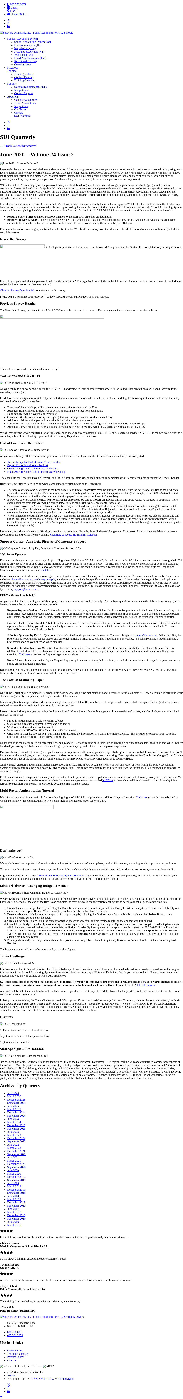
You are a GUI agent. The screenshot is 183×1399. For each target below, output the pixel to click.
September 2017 (16, 1205)
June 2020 (13, 1170)
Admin (11, 1375)
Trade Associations (25, 102)
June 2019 (13, 1183)
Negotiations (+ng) (25, 48)
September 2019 (16, 1179)
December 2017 (16, 1202)
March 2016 (14, 1224)
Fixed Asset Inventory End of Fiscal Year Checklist (36, 471)
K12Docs (12, 67)
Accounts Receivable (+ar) (29, 51)
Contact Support (23, 93)
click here (46, 570)
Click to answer (146, 984)
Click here (24, 654)
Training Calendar (24, 80)
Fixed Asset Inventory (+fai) (30, 57)
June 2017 (13, 1208)
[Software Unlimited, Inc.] (36, 32)
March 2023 (14, 1134)
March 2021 (14, 1160)
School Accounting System (22, 38)
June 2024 (13, 1118)
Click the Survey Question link (17, 290)
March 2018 (14, 1199)
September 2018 (16, 1192)
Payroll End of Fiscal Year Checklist (27, 465)
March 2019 (14, 1186)
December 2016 (16, 1215)
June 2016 (13, 1221)
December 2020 (16, 1163)
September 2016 (16, 1218)
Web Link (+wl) (23, 54)
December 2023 (16, 1125)
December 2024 (16, 1112)
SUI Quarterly (22, 115)
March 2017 (14, 1212)
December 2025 (16, 1099)
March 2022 (14, 1147)
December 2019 (16, 1176)
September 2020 (16, 1167)
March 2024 (14, 1122)
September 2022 (16, 1141)
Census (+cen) (22, 64)
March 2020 (14, 1173)
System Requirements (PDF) (30, 86)
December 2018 (16, 1189)
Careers (18, 112)
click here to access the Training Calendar (73, 534)
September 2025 (16, 1102)
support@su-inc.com (25, 589)
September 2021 (16, 1154)
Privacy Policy (15, 1356)
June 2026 (13, 1093)
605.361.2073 (15, 1335)
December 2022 (16, 1138)
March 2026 (14, 1096)
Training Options (23, 74)
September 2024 (16, 1115)
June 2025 (13, 1106)
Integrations (21, 90)
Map (12, 10)
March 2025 (14, 1109)
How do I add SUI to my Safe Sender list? (63, 875)
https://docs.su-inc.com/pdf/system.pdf (33, 579)
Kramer (65, 1378)
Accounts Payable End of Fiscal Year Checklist (33, 462)
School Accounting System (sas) (32, 41)
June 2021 (13, 1157)
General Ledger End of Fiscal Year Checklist (32, 468)
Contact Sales (18, 14)
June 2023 (13, 1131)
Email (13, 7)
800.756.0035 (17, 4)
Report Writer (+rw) (25, 61)
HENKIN (41, 1378)
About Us (12, 96)
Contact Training (23, 77)
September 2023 (16, 1128)
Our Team (20, 109)
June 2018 (13, 1196)
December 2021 (16, 1151)
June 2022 (13, 1144)
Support (11, 83)
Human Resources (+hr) (27, 45)
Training (12, 70)
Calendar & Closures (26, 99)
